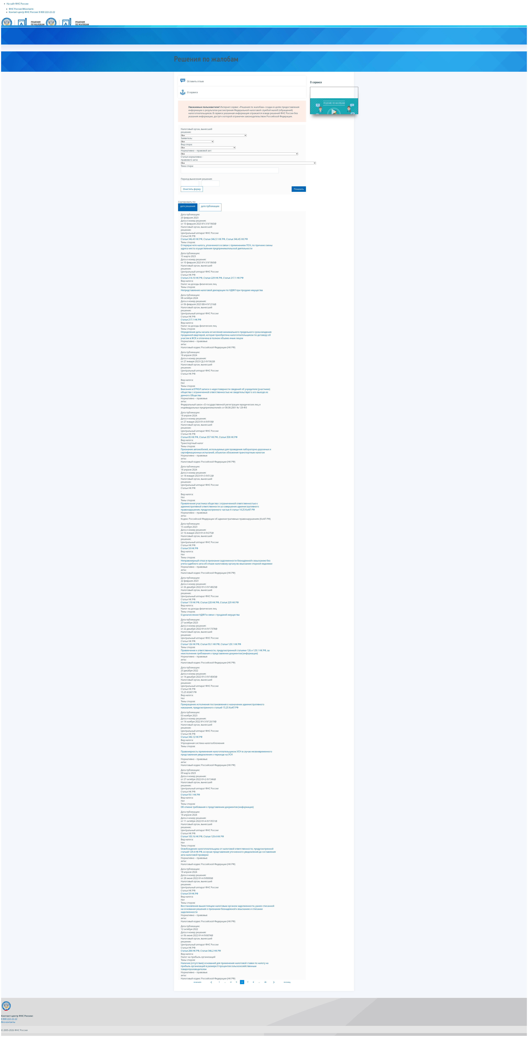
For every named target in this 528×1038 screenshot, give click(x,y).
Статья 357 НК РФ (208, 437)
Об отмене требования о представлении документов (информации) (217, 807)
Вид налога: (187, 280)
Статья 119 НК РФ (190, 602)
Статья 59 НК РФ (189, 548)
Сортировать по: (187, 201)
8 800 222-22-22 (9, 1019)
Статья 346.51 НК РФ (214, 239)
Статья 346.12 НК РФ (191, 736)
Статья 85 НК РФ (189, 437)
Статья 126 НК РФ (190, 644)
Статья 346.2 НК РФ (210, 950)
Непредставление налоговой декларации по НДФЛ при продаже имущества (222, 290)
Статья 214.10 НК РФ (191, 277)
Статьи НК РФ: (188, 236)
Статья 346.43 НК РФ (191, 239)
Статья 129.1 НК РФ (231, 644)
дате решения (187, 206)
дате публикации (210, 206)
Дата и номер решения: (193, 220)
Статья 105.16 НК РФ (191, 836)
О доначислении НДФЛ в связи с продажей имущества (210, 614)
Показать (299, 189)
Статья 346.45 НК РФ (237, 239)
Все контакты (8, 1022)
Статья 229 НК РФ (213, 277)
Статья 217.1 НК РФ (233, 277)
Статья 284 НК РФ (190, 950)
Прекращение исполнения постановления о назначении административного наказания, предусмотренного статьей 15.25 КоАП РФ (222, 706)
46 (265, 982)
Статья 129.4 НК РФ (214, 836)
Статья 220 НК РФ (209, 602)
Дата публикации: (190, 214)
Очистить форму (192, 189)
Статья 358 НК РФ (228, 437)
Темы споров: (188, 242)
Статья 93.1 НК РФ (210, 644)
